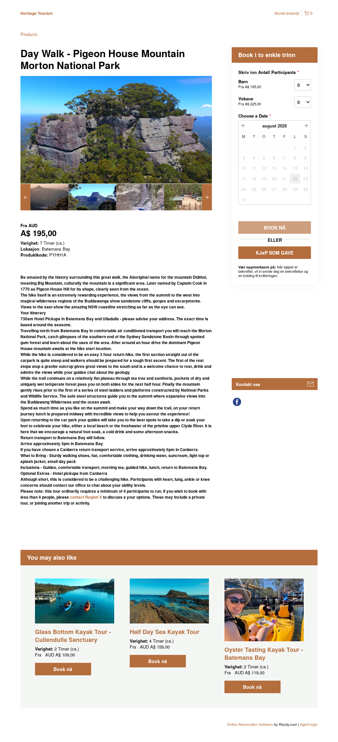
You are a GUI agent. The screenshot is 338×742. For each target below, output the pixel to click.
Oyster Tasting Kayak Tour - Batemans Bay (263, 653)
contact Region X (86, 497)
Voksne (249, 100)
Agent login (309, 724)
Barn (249, 83)
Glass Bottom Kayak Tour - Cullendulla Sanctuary (73, 635)
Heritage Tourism (36, 13)
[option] (44, 197)
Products (29, 34)
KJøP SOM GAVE (274, 252)
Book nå (62, 669)
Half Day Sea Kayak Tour (164, 631)
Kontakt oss (248, 384)
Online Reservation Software (250, 724)
